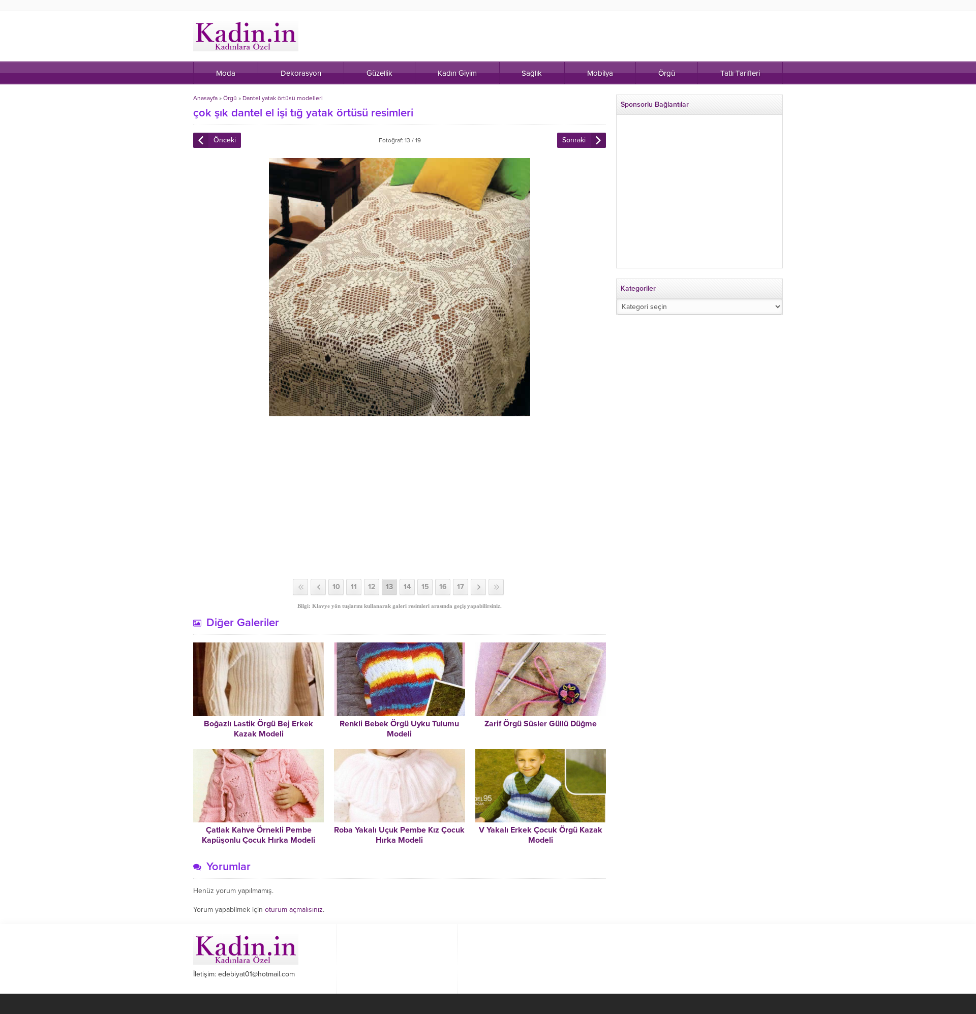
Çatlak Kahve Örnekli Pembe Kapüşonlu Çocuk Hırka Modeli (258, 835)
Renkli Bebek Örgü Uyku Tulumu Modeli (399, 729)
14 (407, 586)
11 (354, 586)
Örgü (230, 98)
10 (336, 586)
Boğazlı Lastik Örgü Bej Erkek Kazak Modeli (258, 729)
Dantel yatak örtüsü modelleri (282, 98)
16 (443, 586)
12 (371, 586)
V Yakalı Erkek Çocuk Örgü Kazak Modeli (540, 835)
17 (460, 586)
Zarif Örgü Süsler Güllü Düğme (540, 724)
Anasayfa (205, 98)
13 (389, 586)
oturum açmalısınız (294, 909)
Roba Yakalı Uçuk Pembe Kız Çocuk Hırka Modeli (399, 835)
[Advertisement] (399, 497)
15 (425, 586)
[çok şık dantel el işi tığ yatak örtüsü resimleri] (399, 412)
